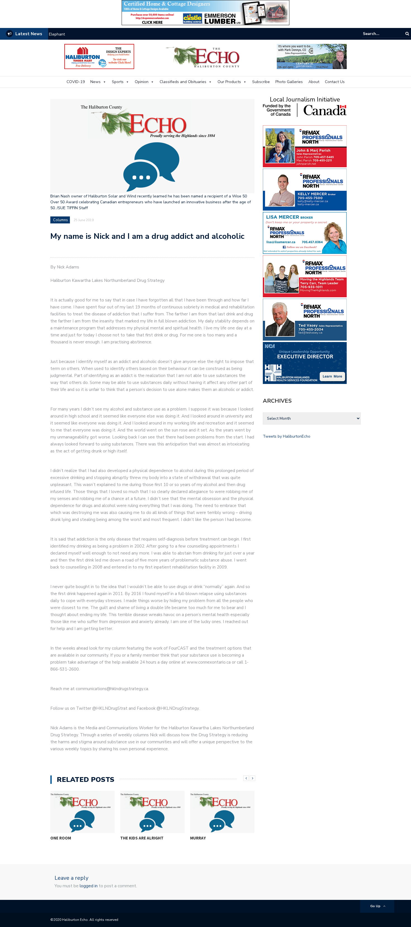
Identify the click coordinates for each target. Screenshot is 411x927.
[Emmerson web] (205, 12)
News (95, 81)
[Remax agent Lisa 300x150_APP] (305, 232)
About (313, 81)
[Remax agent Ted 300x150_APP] (305, 319)
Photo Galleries (289, 81)
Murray (198, 838)
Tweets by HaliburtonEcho (286, 436)
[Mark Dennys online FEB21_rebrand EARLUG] (312, 56)
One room (60, 838)
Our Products (229, 81)
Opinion (141, 81)
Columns (60, 220)
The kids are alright (142, 838)
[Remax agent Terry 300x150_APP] (305, 276)
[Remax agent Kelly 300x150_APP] (305, 189)
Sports (118, 81)
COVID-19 (76, 81)
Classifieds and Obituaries (183, 81)
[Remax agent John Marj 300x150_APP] (305, 145)
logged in (89, 886)
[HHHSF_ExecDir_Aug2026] (305, 362)
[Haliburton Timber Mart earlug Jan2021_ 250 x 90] (99, 56)
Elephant (57, 34)
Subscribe (261, 81)
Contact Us (335, 81)
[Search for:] (380, 33)
